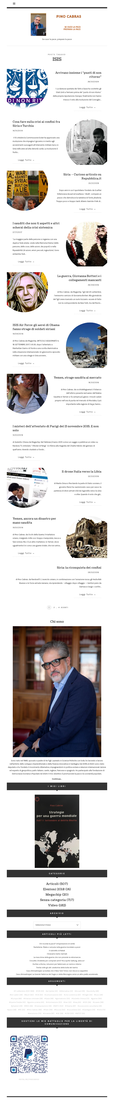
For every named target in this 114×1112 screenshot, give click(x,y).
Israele (99, 1002)
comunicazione (54, 995)
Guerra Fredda (18, 1002)
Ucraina (49, 1013)
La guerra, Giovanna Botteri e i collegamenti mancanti (79, 278)
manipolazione (44, 1006)
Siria (101, 1010)
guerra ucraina (36, 1002)
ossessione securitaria (90, 1006)
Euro (99, 995)
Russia (60, 1010)
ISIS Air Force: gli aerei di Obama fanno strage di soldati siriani (36, 327)
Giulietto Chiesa (81, 998)
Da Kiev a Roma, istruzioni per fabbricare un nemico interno (57, 964)
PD (22, 1010)
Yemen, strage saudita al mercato (77, 378)
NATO (58, 1006)
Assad (80, 991)
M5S (29, 1006)
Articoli (52, 884)
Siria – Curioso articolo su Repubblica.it (82, 176)
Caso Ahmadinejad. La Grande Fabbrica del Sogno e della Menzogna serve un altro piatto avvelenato (57, 974)
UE (60, 1013)
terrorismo (35, 1013)
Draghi (88, 995)
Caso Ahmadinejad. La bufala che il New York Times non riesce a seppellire (57, 971)
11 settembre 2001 (24, 991)
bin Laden (17, 995)
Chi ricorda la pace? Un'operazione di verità (57, 944)
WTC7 (81, 1013)
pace (12, 1010)
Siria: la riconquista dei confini (79, 568)
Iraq (77, 1002)
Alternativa (67, 991)
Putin (49, 1010)
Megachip (53, 895)
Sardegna (89, 1010)
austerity (93, 991)
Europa (17, 998)
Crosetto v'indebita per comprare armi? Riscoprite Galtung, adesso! (57, 961)
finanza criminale (34, 998)
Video (53, 905)
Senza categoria (53, 900)
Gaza (50, 998)
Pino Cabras (35, 1010)
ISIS (87, 1002)
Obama (71, 1006)
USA (70, 1013)
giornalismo (63, 998)
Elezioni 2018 (54, 889)
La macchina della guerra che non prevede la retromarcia (57, 957)
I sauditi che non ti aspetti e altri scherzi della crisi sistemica (36, 225)
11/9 (40, 991)
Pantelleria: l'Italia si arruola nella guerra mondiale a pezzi (57, 947)
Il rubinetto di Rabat (57, 951)
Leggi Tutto (86, 107)
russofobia (74, 1010)
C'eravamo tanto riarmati (57, 954)
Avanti (64, 607)
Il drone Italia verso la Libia (81, 472)
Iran (68, 1002)
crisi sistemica (73, 995)
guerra (97, 998)
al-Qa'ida (52, 991)
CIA (40, 995)
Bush (30, 995)
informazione (54, 1002)
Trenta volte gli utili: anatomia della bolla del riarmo (57, 968)
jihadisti (17, 1006)
